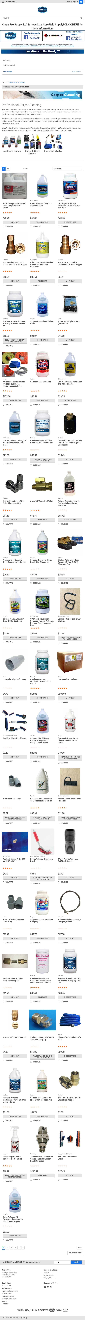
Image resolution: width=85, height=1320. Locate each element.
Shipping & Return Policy (9, 1298)
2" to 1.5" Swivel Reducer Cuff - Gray (13, 921)
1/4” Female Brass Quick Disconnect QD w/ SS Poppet (15, 263)
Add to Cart (15, 222)
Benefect (32, 796)
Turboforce (61, 917)
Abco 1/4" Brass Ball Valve (41, 501)
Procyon (60, 676)
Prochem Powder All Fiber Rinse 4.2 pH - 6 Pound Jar (41, 442)
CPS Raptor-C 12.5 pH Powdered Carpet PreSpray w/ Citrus (69, 205)
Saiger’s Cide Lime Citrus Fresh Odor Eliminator (41, 561)
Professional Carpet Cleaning (16, 82)
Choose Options (42, 222)
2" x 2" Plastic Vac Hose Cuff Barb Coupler (68, 860)
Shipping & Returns (49, 1278)
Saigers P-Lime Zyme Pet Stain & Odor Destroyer (13, 620)
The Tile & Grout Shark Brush (67, 1158)
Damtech (5, 259)
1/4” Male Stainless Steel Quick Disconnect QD (13, 502)
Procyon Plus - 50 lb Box (68, 679)
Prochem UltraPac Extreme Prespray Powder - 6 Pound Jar (14, 323)
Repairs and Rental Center (10, 1291)
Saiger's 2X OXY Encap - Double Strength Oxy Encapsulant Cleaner (40, 740)
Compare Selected (75, 1253)
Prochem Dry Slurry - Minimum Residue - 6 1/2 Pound (40, 681)
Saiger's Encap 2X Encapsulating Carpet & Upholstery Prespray (13, 1219)
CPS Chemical (34, 201)
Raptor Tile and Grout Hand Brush (41, 860)
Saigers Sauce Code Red (40, 382)
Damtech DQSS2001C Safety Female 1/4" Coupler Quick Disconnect (70, 443)
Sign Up (75, 2)
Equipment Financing (8, 1296)
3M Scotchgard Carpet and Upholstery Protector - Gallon (14, 205)
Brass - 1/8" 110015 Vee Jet (14, 1037)
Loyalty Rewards (7, 1288)
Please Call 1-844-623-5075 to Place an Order (14, 340)
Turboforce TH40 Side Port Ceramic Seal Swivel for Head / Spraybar (41, 1159)
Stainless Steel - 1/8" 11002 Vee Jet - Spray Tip (42, 1038)
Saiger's (32, 318)
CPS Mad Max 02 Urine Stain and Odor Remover (70, 383)
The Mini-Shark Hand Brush (14, 738)
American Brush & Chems (10, 735)
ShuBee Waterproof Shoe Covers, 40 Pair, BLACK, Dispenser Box (68, 562)
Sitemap (24, 1318)
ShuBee (60, 557)
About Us (4, 1301)
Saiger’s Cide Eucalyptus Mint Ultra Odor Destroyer (41, 1099)
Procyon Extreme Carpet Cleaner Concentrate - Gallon (68, 740)
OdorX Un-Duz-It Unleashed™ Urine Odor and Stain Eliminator (42, 264)
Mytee (59, 318)
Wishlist (46, 1273)
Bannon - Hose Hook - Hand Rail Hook (69, 800)
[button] (10, 36)
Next (79, 1248)
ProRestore (33, 259)
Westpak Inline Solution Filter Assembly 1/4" (13, 979)
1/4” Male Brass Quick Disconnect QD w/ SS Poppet (70, 263)
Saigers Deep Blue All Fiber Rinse (41, 322)
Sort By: (25, 168)
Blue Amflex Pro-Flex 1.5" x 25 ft (69, 1038)
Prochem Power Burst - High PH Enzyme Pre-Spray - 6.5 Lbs (70, 980)
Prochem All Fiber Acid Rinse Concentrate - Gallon (14, 561)
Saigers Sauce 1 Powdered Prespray (41, 921)
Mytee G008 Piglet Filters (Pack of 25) (69, 322)
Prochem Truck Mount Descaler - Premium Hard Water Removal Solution (40, 980)
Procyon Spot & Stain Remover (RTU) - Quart (12, 1158)
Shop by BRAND (6, 1286)
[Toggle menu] (3, 3)
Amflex (5, 379)
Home (3, 82)
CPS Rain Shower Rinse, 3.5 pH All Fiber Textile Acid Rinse (14, 443)
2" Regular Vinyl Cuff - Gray (14, 679)
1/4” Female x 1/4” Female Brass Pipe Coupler (69, 1099)
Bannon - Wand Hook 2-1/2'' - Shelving (70, 620)
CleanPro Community (32, 33)
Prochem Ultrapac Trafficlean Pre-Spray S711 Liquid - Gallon (14, 1100)
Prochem (5, 318)
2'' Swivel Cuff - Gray (12, 799)
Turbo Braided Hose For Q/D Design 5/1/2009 (69, 921)
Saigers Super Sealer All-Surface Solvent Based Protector (68, 503)
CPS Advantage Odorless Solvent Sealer (41, 204)
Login (68, 2)
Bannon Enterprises (63, 616)
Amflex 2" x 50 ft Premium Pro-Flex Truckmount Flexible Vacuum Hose (14, 384)
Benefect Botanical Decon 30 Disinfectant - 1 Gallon (41, 800)
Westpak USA (6, 856)
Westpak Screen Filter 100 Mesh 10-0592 (14, 860)
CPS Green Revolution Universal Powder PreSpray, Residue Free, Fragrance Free (42, 622)
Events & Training (7, 1293)
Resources (5, 1304)
